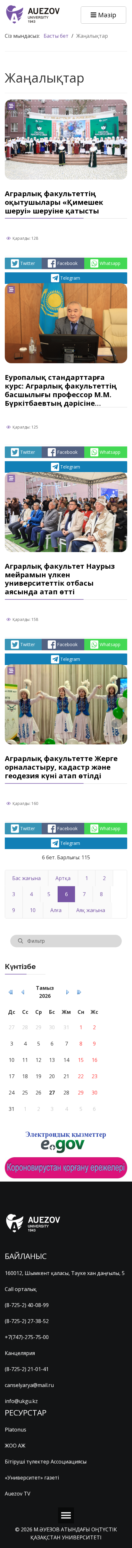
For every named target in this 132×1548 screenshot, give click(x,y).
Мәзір (106, 15)
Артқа (62, 878)
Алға (56, 910)
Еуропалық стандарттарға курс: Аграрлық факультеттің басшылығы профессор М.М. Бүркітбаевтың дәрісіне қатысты (61, 394)
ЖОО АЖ (15, 1445)
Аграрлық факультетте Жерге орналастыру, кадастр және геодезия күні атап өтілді (61, 766)
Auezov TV (17, 1493)
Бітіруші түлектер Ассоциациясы (46, 1461)
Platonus (15, 1429)
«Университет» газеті (32, 1477)
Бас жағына (26, 878)
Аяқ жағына (90, 910)
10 (33, 910)
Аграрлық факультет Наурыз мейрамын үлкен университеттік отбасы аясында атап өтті (60, 578)
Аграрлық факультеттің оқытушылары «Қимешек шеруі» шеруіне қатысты (54, 201)
